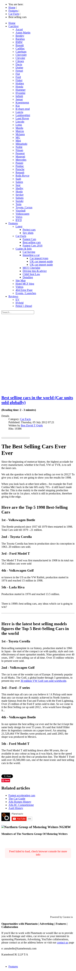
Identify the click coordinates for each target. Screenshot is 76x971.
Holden (20, 83)
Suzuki (19, 201)
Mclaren (20, 134)
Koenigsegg (22, 102)
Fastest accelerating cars (21, 795)
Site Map (21, 280)
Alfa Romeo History (19, 801)
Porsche (20, 169)
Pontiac (20, 166)
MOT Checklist (31, 267)
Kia (18, 105)
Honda (19, 86)
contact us (62, 942)
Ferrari (19, 70)
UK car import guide (41, 261)
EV (17, 299)
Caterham (21, 51)
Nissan (19, 150)
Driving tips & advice (35, 270)
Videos (19, 286)
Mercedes (21, 159)
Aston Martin (23, 32)
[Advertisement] (38, 354)
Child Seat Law (31, 274)
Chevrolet (21, 54)
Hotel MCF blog (25, 283)
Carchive (13, 26)
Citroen (20, 61)
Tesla (18, 204)
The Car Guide (16, 798)
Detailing (28, 277)
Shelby (19, 188)
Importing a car (31, 255)
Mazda (19, 127)
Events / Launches (26, 293)
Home (11, 23)
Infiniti (19, 96)
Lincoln (20, 121)
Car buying (29, 251)
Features (13, 223)
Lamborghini (23, 115)
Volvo (19, 216)
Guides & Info (24, 248)
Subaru (20, 197)
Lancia (19, 112)
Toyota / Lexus (24, 207)
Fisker (19, 80)
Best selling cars (32, 242)
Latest (19, 226)
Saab (18, 178)
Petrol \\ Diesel (24, 305)
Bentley (20, 35)
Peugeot (20, 153)
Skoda (19, 191)
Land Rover (22, 118)
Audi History (15, 808)
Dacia (19, 64)
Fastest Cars (29, 239)
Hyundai (20, 92)
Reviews (13, 296)
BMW (19, 42)
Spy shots (28, 232)
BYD (19, 220)
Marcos (20, 131)
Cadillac (20, 48)
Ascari (19, 29)
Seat (18, 185)
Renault (20, 172)
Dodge (19, 67)
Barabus (20, 38)
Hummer (20, 89)
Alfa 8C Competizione (21, 804)
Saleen (19, 181)
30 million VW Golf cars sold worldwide (43, 680)
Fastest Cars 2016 (32, 245)
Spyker (20, 194)
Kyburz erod (23, 108)
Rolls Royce (22, 175)
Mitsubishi (21, 143)
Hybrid (20, 302)
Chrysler (20, 58)
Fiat (18, 73)
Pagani (19, 162)
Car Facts (21, 235)
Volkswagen (22, 213)
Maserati (20, 156)
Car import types (39, 258)
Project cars (29, 229)
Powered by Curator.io (61, 917)
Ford (18, 77)
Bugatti (20, 45)
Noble (19, 147)
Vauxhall (20, 210)
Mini (18, 140)
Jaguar (19, 99)
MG (18, 137)
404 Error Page (24, 290)
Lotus (19, 124)
